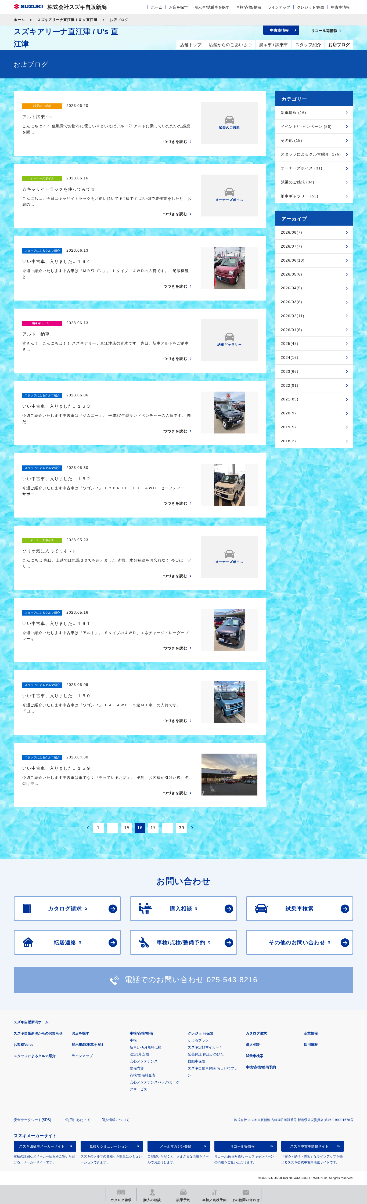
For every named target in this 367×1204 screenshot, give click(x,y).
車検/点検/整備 (248, 7)
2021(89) (289, 399)
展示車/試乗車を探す (212, 7)
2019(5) (288, 427)
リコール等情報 (242, 1146)
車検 (133, 1040)
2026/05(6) (291, 274)
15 (126, 828)
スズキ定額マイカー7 (204, 1047)
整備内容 (137, 1068)
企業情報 (311, 1033)
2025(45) (289, 343)
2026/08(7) (291, 232)
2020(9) (288, 413)
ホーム (156, 7)
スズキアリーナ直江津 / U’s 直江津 (67, 20)
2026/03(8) (291, 302)
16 (140, 828)
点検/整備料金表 (142, 1075)
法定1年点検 (139, 1054)
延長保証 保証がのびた (206, 1054)
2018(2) (288, 441)
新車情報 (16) (293, 112)
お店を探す (178, 7)
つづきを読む (175, 141)
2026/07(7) (291, 246)
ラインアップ (279, 7)
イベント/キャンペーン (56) (306, 126)
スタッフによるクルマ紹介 (35, 1056)
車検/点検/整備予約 (261, 1067)
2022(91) (289, 385)
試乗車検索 (254, 1056)
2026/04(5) (291, 288)
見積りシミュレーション (108, 1146)
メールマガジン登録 (175, 1146)
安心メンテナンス (144, 1061)
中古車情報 (340, 7)
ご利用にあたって (76, 1120)
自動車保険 (196, 1061)
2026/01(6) (291, 330)
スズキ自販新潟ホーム (31, 1022)
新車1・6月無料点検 (145, 1047)
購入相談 (253, 1045)
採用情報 (311, 1045)
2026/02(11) (292, 316)
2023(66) (289, 371)
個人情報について (115, 1120)
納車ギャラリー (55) (299, 196)
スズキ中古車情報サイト (309, 1146)
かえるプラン (198, 1040)
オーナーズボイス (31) (301, 168)
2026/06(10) (293, 260)
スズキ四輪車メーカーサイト (41, 1146)
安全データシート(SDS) (32, 1120)
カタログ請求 (256, 1033)
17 (153, 828)
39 (181, 828)
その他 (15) (291, 140)
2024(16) (289, 357)
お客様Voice (23, 1045)
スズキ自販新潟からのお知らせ (38, 1033)
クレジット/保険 (310, 7)
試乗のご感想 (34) (297, 182)
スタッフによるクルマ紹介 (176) (311, 154)
